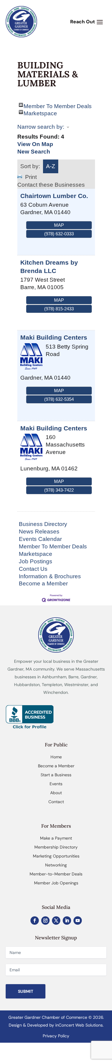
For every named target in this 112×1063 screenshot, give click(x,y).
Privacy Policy (56, 1036)
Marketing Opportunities (56, 856)
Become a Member (43, 583)
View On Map (35, 144)
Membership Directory (56, 847)
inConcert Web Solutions (79, 1025)
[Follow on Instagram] (45, 920)
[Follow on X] (56, 920)
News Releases (39, 531)
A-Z (50, 166)
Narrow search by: (40, 127)
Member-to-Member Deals (56, 874)
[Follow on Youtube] (77, 920)
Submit (25, 991)
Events (56, 783)
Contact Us (33, 569)
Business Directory (43, 524)
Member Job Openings (56, 883)
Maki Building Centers (53, 337)
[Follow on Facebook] (34, 920)
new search (33, 151)
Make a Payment (56, 838)
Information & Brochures (50, 576)
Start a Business (56, 774)
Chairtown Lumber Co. (54, 195)
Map (59, 225)
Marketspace (40, 112)
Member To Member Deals (58, 105)
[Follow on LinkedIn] (67, 920)
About (56, 792)
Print (31, 177)
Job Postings (35, 561)
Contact (56, 801)
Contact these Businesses (51, 185)
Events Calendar (40, 539)
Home (56, 757)
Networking (56, 865)
